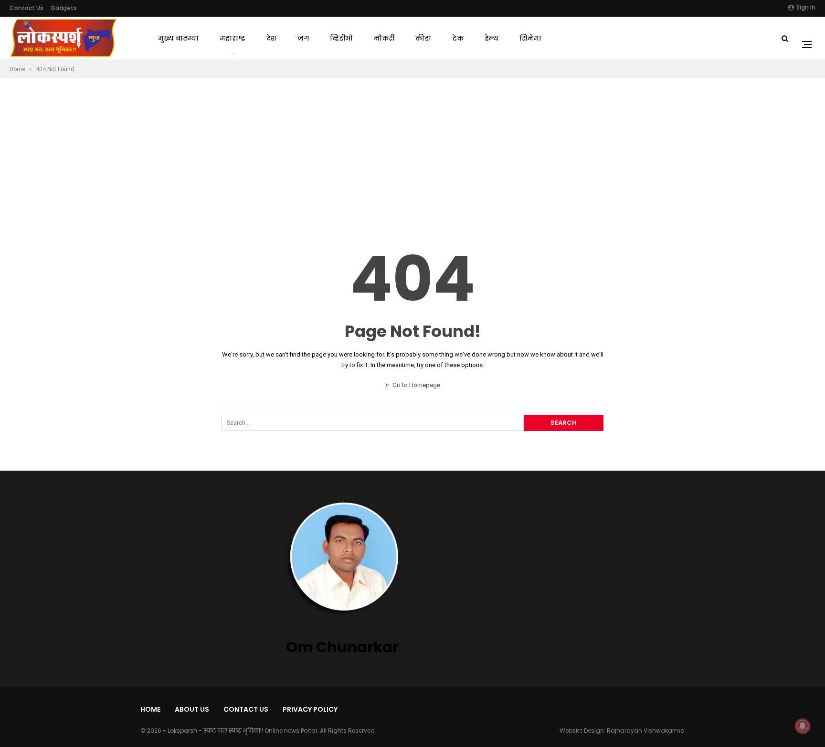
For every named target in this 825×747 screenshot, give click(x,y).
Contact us (26, 8)
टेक (458, 38)
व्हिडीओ (341, 38)
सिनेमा (530, 38)
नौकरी (384, 38)
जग (303, 38)
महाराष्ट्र (232, 38)
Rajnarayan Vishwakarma (646, 730)
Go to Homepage (415, 385)
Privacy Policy (310, 709)
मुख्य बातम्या (178, 38)
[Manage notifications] (802, 726)
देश (271, 38)
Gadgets (64, 8)
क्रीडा (423, 38)
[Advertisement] (412, 150)
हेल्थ (491, 38)
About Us (192, 709)
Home (150, 709)
